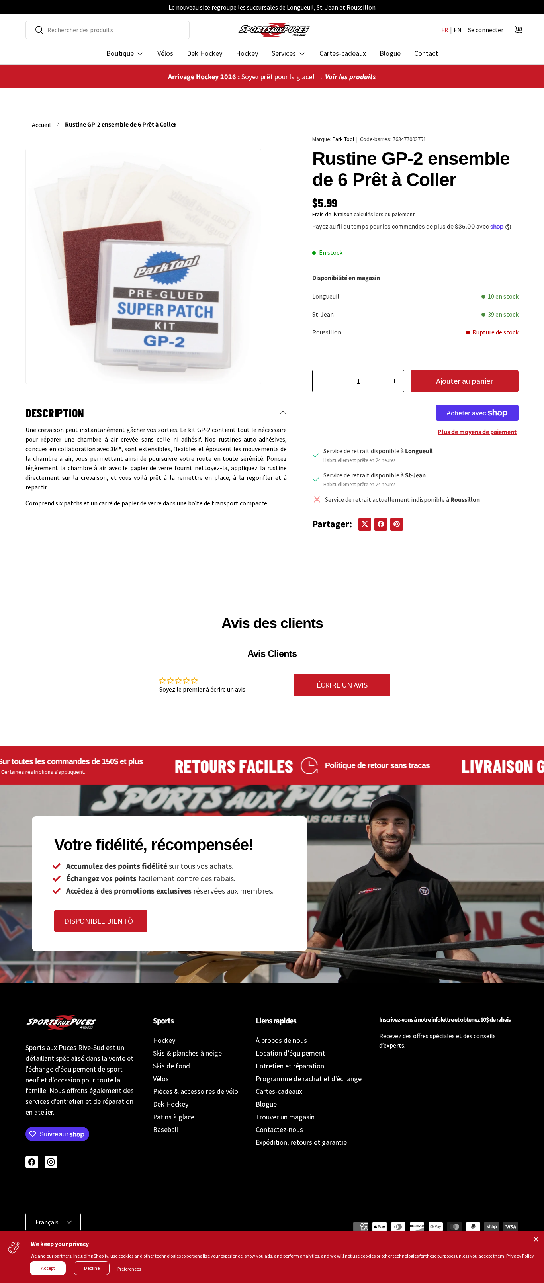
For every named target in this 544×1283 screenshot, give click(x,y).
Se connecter (485, 30)
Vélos (165, 53)
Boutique (120, 53)
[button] (518, 30)
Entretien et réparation (290, 1065)
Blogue (390, 53)
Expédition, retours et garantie (301, 1142)
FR (444, 30)
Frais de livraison (332, 214)
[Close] (536, 1239)
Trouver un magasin (285, 1116)
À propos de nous (281, 1040)
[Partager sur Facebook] (380, 524)
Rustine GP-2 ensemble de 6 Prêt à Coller (120, 124)
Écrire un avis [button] (342, 685)
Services (284, 53)
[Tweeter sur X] (364, 524)
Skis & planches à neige (187, 1053)
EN (458, 30)
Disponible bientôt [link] (100, 921)
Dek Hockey (204, 53)
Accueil (41, 125)
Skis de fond (171, 1065)
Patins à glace (173, 1116)
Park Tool (343, 139)
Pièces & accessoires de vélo (195, 1091)
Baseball (165, 1129)
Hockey (247, 53)
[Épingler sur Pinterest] (396, 524)
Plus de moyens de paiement (477, 432)
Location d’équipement (290, 1053)
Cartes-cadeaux (342, 53)
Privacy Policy (520, 1256)
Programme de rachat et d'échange (309, 1078)
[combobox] (107, 30)
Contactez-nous (279, 1129)
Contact (426, 53)
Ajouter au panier (464, 381)
